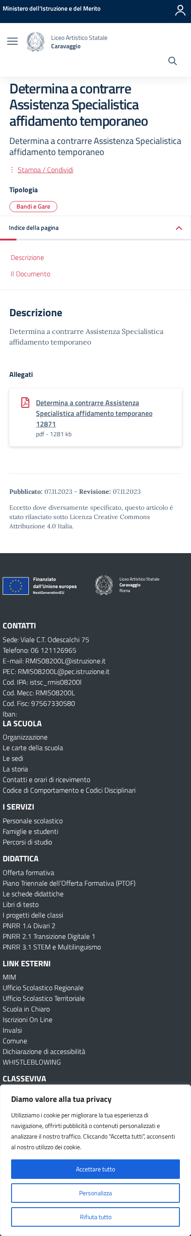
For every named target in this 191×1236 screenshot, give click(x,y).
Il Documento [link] (30, 273)
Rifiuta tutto (95, 1216)
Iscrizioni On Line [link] (27, 1019)
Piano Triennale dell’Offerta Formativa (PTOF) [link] (69, 883)
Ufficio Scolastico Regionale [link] (43, 987)
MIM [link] (9, 977)
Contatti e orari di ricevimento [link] (46, 779)
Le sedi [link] (13, 758)
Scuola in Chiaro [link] (26, 1009)
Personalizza (95, 1192)
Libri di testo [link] (21, 904)
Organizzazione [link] (25, 737)
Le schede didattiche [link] (33, 893)
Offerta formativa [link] (28, 872)
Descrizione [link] (27, 257)
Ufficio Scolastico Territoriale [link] (44, 998)
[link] (51, 8)
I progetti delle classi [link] (33, 915)
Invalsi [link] (12, 1030)
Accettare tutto (95, 1169)
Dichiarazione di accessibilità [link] (44, 1051)
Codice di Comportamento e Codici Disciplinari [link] (69, 790)
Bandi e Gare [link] (33, 206)
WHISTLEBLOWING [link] (32, 1062)
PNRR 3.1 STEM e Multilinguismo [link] (52, 947)
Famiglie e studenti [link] (30, 831)
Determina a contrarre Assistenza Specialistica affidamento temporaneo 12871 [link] (94, 413)
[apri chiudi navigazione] (12, 42)
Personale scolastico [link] (33, 820)
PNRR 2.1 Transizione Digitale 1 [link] (49, 936)
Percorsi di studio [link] (27, 842)
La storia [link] (15, 768)
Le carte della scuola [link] (33, 747)
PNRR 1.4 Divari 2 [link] (29, 925)
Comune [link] (15, 1040)
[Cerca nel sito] (172, 62)
